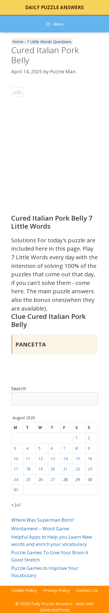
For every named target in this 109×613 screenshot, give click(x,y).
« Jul (16, 504)
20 (53, 469)
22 (77, 469)
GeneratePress (55, 609)
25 (28, 479)
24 (16, 479)
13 (53, 458)
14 (65, 458)
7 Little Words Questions (49, 41)
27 (53, 479)
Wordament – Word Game (40, 528)
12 (40, 458)
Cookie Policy (24, 590)
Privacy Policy (56, 590)
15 (77, 458)
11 (28, 458)
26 (40, 479)
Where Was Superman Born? (42, 520)
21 (65, 469)
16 (90, 458)
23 (90, 469)
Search (18, 388)
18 (28, 469)
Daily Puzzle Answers (54, 7)
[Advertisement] (54, 152)
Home (17, 41)
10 (16, 458)
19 (40, 469)
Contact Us (87, 590)
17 (16, 469)
